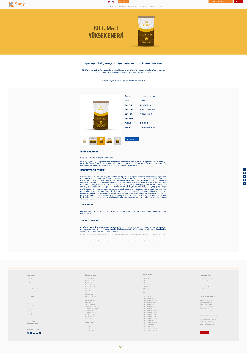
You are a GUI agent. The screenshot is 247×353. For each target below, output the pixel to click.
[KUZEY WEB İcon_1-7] (244, 176)
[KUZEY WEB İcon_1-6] (244, 169)
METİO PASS (146, 291)
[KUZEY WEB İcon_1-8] (244, 173)
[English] (113, 1)
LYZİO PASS (146, 289)
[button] (123, 1)
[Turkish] (109, 1)
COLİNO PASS (146, 287)
